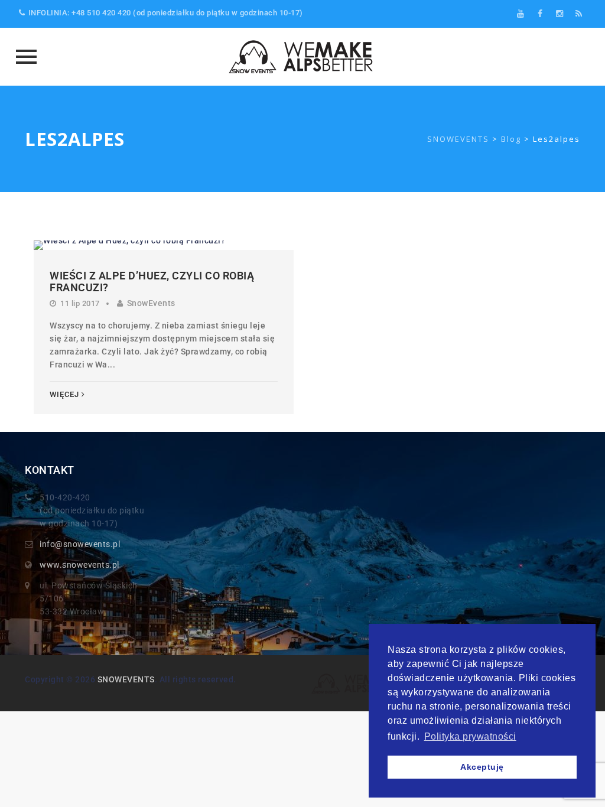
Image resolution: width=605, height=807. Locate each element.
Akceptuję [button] (482, 767)
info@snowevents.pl (80, 544)
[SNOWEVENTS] (302, 57)
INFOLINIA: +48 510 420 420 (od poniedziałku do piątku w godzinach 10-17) (165, 12)
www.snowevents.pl (79, 565)
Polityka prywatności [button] (470, 736)
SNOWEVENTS (126, 679)
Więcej (64, 394)
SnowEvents (151, 303)
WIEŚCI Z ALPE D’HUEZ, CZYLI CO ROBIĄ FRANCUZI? (152, 281)
